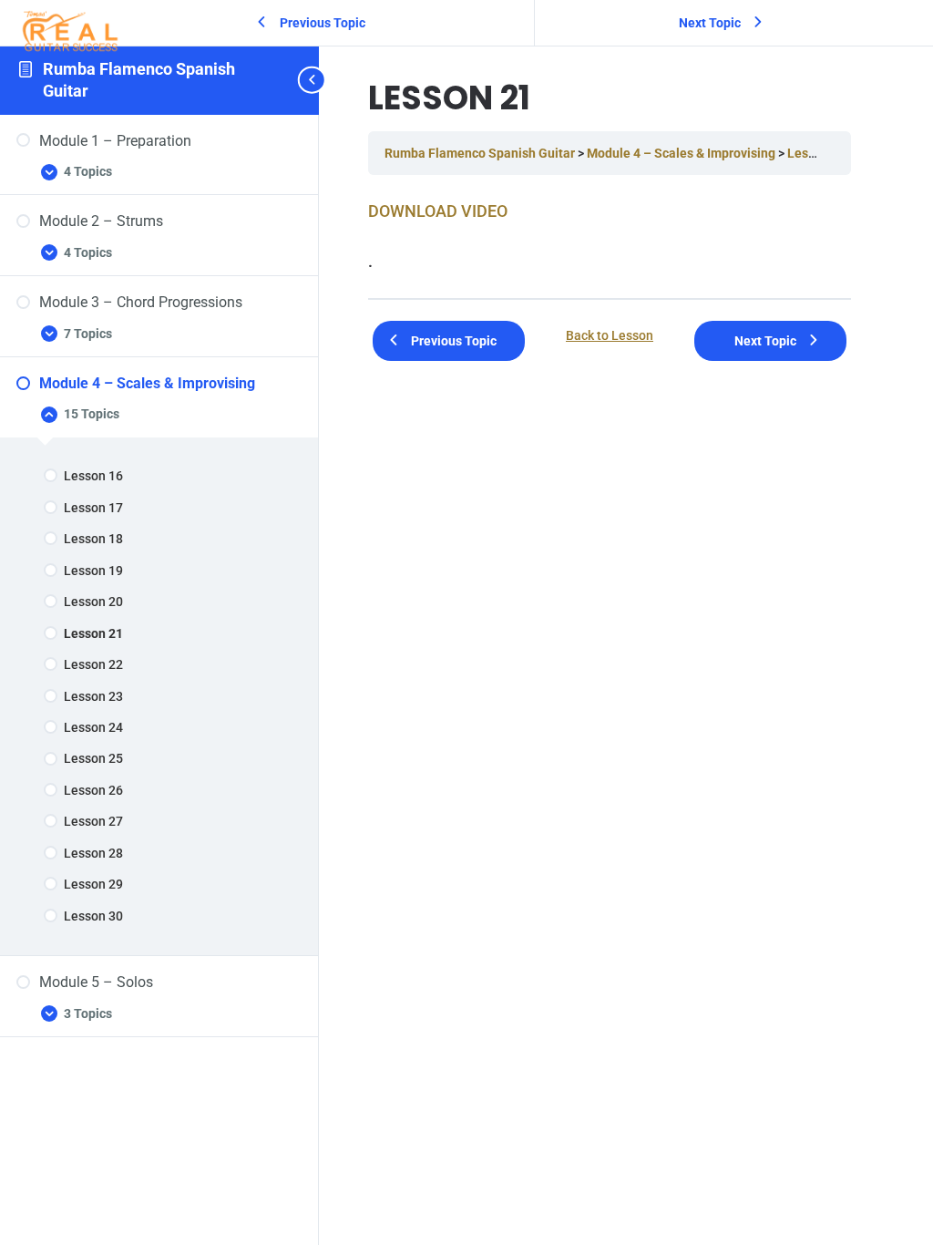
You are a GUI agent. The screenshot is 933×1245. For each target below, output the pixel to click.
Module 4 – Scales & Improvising (682, 153)
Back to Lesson (609, 336)
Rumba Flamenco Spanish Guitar (481, 153)
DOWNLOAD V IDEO (438, 211)
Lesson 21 (816, 153)
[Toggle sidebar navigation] (313, 80)
